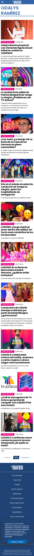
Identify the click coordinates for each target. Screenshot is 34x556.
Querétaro (17, 512)
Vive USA (17, 480)
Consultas (17, 507)
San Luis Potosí (17, 516)
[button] (2, 2)
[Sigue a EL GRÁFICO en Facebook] (15, 547)
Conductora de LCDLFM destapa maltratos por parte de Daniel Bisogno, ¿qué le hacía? (14, 311)
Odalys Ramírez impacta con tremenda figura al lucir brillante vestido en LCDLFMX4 (16, 49)
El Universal (17, 475)
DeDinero (17, 493)
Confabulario (17, 498)
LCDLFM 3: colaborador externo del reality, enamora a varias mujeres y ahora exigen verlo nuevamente (17, 358)
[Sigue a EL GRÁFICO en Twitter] (16, 547)
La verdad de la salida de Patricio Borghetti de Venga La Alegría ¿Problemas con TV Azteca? (16, 96)
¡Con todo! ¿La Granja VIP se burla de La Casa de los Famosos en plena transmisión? (16, 143)
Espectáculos (7, 42)
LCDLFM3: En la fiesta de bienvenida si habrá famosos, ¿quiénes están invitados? (15, 271)
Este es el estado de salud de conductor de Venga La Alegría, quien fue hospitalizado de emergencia (17, 189)
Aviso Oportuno (17, 503)
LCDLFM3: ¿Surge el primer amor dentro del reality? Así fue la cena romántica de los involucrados (17, 231)
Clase (17, 484)
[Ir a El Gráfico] (17, 2)
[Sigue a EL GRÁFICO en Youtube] (19, 547)
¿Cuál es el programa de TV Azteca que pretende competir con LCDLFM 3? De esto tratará (16, 401)
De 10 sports (17, 489)
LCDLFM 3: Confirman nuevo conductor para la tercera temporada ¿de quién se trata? (16, 441)
